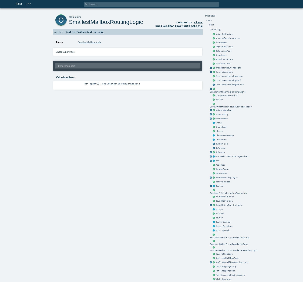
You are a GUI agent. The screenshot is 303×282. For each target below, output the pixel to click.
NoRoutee (220, 148)
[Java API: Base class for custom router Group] (214, 127)
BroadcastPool (223, 63)
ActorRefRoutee (224, 34)
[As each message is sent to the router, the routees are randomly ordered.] (214, 275)
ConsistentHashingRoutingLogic (227, 92)
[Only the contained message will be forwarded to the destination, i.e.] (214, 226)
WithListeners (223, 279)
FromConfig (222, 114)
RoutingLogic (223, 230)
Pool (218, 160)
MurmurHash (222, 144)
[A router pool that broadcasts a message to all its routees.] (214, 63)
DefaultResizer (224, 110)
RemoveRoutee (223, 182)
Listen (219, 131)
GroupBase (221, 127)
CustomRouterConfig (227, 95)
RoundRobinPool (224, 201)
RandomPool (222, 173)
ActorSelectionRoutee (228, 38)
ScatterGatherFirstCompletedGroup (229, 237)
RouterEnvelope (224, 226)
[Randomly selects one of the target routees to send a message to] (214, 177)
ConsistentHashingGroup (229, 76)
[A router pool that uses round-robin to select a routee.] (214, 201)
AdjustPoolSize (224, 46)
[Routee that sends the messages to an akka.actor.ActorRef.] (214, 34)
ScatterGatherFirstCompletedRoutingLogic (234, 250)
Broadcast (221, 55)
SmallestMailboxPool (227, 258)
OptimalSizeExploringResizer (232, 156)
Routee (219, 209)
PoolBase (220, 165)
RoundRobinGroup (225, 196)
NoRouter (220, 152)
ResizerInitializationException (228, 193)
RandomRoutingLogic (227, 177)
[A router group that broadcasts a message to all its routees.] (214, 59)
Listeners (221, 139)
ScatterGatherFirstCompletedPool (229, 244)
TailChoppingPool (225, 271)
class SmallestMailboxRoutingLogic (179, 24)
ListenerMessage (225, 135)
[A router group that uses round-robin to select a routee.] (214, 196)
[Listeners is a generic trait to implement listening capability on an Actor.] (214, 139)
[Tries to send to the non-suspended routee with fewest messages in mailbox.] (214, 262)
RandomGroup (222, 169)
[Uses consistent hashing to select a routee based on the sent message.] (214, 89)
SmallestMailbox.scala (89, 42)
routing (78, 17)
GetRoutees (222, 118)
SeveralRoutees (224, 254)
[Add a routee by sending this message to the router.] (214, 42)
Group (219, 123)
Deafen (219, 99)
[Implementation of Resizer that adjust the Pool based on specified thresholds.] (214, 110)
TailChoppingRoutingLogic (230, 275)
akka (71, 17)
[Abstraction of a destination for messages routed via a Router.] (214, 209)
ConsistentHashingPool (228, 80)
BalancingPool (223, 51)
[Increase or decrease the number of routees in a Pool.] (214, 46)
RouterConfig (223, 222)
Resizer (220, 186)
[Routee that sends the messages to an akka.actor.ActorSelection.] (214, 38)
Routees (220, 213)
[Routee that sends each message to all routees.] (214, 254)
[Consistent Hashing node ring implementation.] (214, 72)
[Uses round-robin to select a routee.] (214, 205)
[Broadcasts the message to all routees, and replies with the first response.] (214, 247)
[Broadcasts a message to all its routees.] (214, 68)
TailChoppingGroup (226, 266)
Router (219, 218)
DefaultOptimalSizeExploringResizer (231, 107)
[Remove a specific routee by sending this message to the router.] (214, 182)
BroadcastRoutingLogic (228, 68)
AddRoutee (221, 42)
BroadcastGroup (224, 59)
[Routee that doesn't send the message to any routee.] (214, 148)
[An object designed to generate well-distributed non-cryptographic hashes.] (214, 144)
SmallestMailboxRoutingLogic (232, 262)
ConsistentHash (224, 72)
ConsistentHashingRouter (230, 84)
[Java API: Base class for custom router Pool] (214, 165)
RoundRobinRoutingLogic (229, 205)
